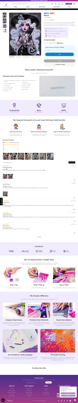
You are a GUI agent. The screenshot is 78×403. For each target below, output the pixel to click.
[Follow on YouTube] (70, 401)
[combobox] (32, 4)
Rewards (69, 3)
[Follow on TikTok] (64, 401)
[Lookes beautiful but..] (35, 156)
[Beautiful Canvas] (28, 156)
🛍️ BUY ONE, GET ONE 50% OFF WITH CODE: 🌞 (39, 9)
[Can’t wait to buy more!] (21, 156)
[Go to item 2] (4, 21)
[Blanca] (42, 156)
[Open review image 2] (10, 176)
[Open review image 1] (5, 176)
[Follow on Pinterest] (67, 401)
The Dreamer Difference (36, 56)
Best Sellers (57, 6)
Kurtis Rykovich (48, 17)
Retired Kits (43, 400)
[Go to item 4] (4, 31)
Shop (15, 6)
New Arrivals (42, 6)
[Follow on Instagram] (61, 401)
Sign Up (49, 382)
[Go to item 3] (4, 26)
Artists (27, 6)
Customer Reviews (26, 56)
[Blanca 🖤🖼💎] (6, 156)
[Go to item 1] (4, 15)
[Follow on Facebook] (58, 401)
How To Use (18, 56)
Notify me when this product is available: (54, 47)
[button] (75, 400)
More (69, 6)
